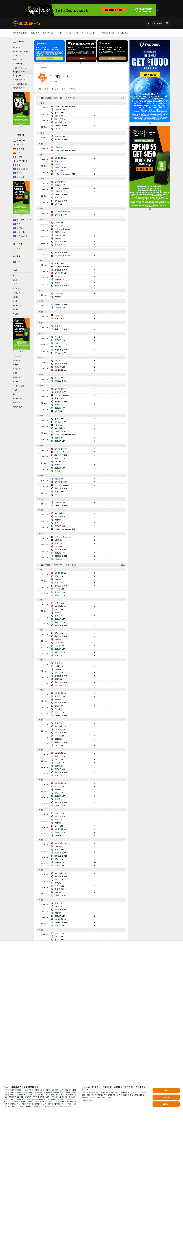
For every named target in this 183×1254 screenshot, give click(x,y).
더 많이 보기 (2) (19, 88)
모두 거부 (166, 1097)
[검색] (147, 23)
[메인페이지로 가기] (32, 23)
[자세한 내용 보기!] (81, 108)
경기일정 (55, 89)
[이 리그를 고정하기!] (71, 76)
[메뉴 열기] (167, 23)
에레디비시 (17, 47)
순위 (63, 89)
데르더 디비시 (18, 60)
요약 (39, 89)
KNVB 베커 (17, 64)
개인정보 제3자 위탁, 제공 (61, 1106)
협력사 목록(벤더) (88, 1100)
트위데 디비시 (18, 55)
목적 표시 (166, 1104)
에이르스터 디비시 (20, 51)
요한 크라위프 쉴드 (20, 68)
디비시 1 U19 (18, 76)
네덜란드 (43, 67)
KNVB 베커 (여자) (20, 84)
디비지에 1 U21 (19, 72)
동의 (166, 1090)
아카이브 (72, 89)
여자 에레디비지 (19, 80)
